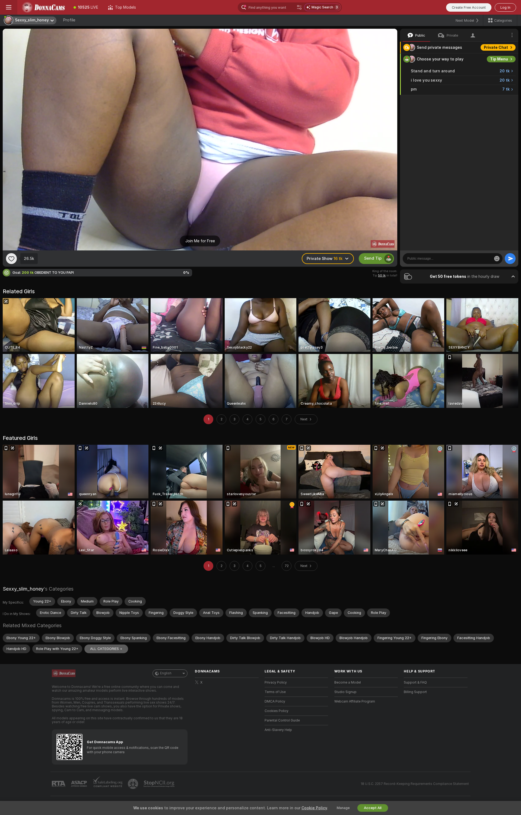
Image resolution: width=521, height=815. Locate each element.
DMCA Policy (275, 701)
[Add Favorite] (11, 258)
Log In (505, 7)
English (165, 673)
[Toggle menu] (8, 7)
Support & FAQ (415, 682)
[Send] (510, 258)
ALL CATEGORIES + (106, 649)
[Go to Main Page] (43, 7)
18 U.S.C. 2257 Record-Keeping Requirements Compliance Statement (415, 784)
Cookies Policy (276, 711)
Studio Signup (345, 692)
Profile (69, 20)
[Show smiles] (497, 258)
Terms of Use (275, 692)
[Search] (299, 7)
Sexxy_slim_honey (23, 589)
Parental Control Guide (282, 720)
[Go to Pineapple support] (133, 784)
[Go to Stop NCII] (160, 784)
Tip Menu (499, 59)
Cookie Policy (314, 808)
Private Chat (496, 47)
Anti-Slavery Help (278, 730)
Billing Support (415, 692)
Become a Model (347, 682)
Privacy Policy (276, 682)
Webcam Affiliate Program (354, 701)
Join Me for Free (200, 241)
